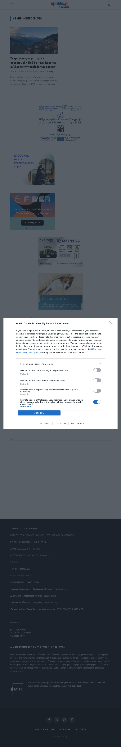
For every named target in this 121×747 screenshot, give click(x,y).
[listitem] (60, 363)
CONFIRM (39, 413)
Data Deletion (43, 423)
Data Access (60, 423)
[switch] (97, 370)
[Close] (111, 324)
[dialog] (60, 373)
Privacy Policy (77, 423)
